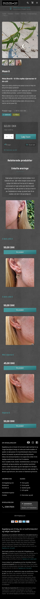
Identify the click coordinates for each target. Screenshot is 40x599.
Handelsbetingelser (8, 493)
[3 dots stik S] (20, 276)
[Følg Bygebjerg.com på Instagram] (33, 442)
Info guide (25, 490)
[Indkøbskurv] (32, 3)
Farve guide (25, 485)
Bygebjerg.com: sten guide (8, 548)
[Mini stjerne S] (20, 334)
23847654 (9, 506)
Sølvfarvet (7, 115)
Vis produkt (20, 252)
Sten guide (25, 483)
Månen (17, 115)
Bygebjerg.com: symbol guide (30, 559)
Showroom (5, 485)
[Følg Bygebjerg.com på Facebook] (37, 442)
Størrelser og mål (11, 150)
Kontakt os (5, 488)
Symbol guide (26, 488)
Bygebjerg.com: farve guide (25, 568)
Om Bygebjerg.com (8, 483)
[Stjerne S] (20, 392)
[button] (30, 145)
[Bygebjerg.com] (11, 2)
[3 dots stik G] (20, 218)
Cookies (4, 495)
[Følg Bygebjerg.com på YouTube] (28, 442)
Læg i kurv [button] (25, 136)
